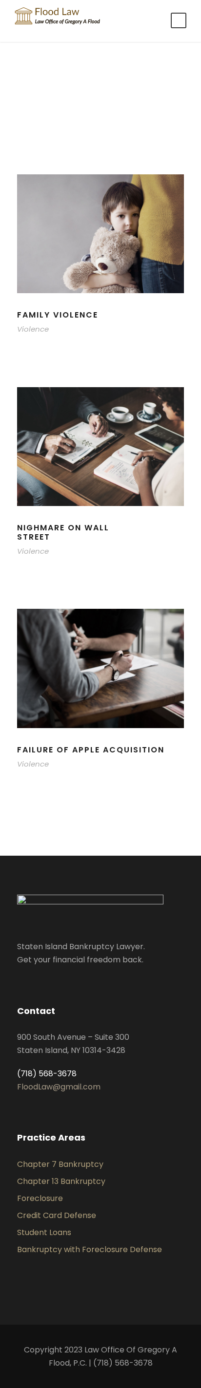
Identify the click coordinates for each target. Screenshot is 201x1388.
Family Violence (57, 314)
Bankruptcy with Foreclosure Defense (89, 1249)
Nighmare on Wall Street (63, 532)
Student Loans (44, 1232)
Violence (33, 329)
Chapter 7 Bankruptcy (60, 1164)
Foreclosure (40, 1198)
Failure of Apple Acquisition (90, 749)
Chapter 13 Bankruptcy (61, 1181)
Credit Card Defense (56, 1215)
